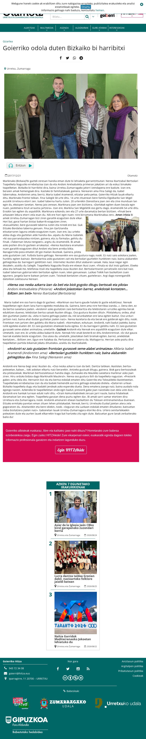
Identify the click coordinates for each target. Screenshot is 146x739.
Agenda (64, 27)
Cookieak (138, 675)
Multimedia (46, 27)
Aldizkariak (81, 27)
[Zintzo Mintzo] (20, 703)
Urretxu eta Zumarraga (68, 535)
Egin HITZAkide (71, 449)
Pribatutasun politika (130, 671)
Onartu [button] (86, 7)
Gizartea (8, 41)
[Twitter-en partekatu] (67, 58)
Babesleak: (73, 691)
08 (93, 535)
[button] (141, 4)
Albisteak (29, 27)
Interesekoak (116, 27)
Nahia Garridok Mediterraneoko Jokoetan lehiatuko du (72, 639)
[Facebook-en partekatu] (60, 58)
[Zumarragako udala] (63, 703)
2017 (11, 175)
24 (96, 535)
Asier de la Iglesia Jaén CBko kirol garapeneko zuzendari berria (74, 528)
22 (96, 646)
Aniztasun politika (132, 661)
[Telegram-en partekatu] (81, 58)
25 (96, 586)
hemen (100, 10)
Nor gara (73, 661)
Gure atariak (99, 27)
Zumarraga (23, 68)
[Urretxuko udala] (118, 703)
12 (15, 175)
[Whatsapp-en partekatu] (74, 58)
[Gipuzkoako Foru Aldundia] (27, 724)
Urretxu (11, 68)
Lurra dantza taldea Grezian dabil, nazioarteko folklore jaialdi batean (74, 579)
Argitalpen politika (132, 666)
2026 (89, 535)
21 (19, 175)
